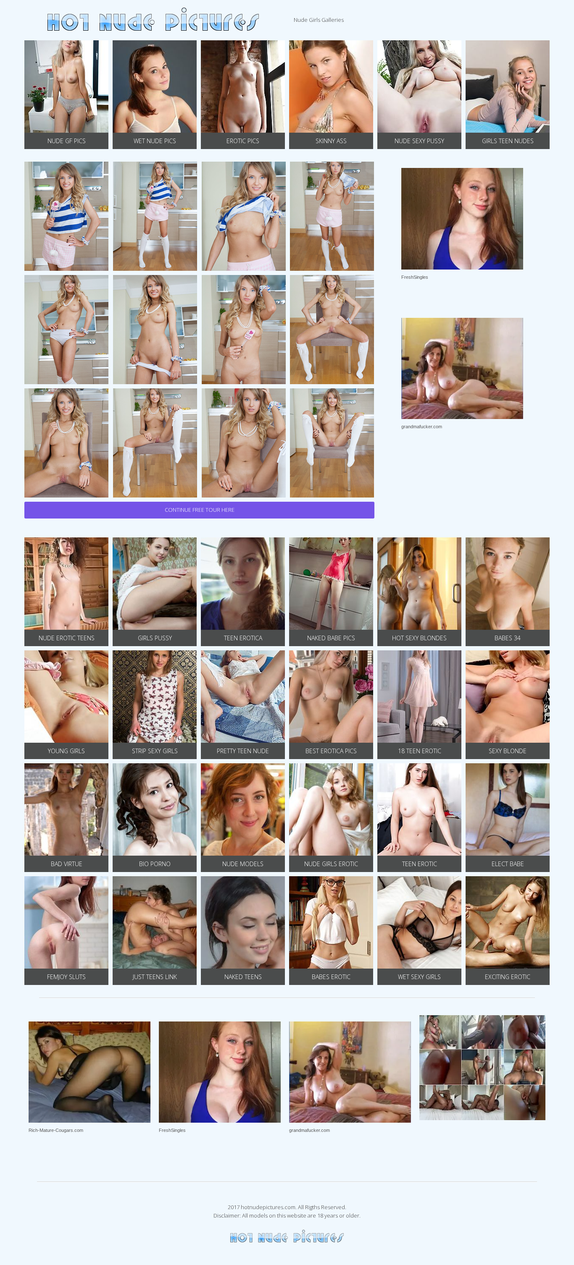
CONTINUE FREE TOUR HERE (199, 509)
